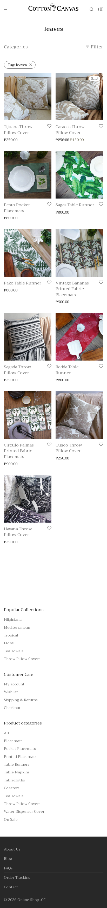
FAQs (8, 868)
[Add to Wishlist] (49, 126)
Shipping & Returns (21, 700)
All (6, 733)
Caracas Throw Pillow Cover (70, 129)
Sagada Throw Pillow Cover (17, 369)
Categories (16, 47)
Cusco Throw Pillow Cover (69, 448)
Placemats (13, 741)
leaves (17, 65)
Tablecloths (14, 780)
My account (14, 684)
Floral (9, 643)
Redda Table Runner (67, 369)
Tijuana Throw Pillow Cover (18, 129)
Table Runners (16, 764)
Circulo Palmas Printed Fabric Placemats (19, 451)
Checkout (12, 708)
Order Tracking (17, 877)
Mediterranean (17, 627)
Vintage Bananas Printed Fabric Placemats (72, 289)
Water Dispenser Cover (24, 811)
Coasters (11, 788)
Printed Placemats (20, 756)
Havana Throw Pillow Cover (18, 531)
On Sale (11, 819)
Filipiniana (13, 619)
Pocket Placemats (20, 748)
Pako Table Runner (22, 283)
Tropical (11, 635)
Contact (11, 887)
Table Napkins (17, 772)
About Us (12, 849)
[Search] (93, 9)
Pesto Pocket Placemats (17, 207)
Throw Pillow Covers (22, 659)
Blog (8, 858)
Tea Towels (14, 651)
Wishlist (11, 692)
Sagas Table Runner (75, 205)
